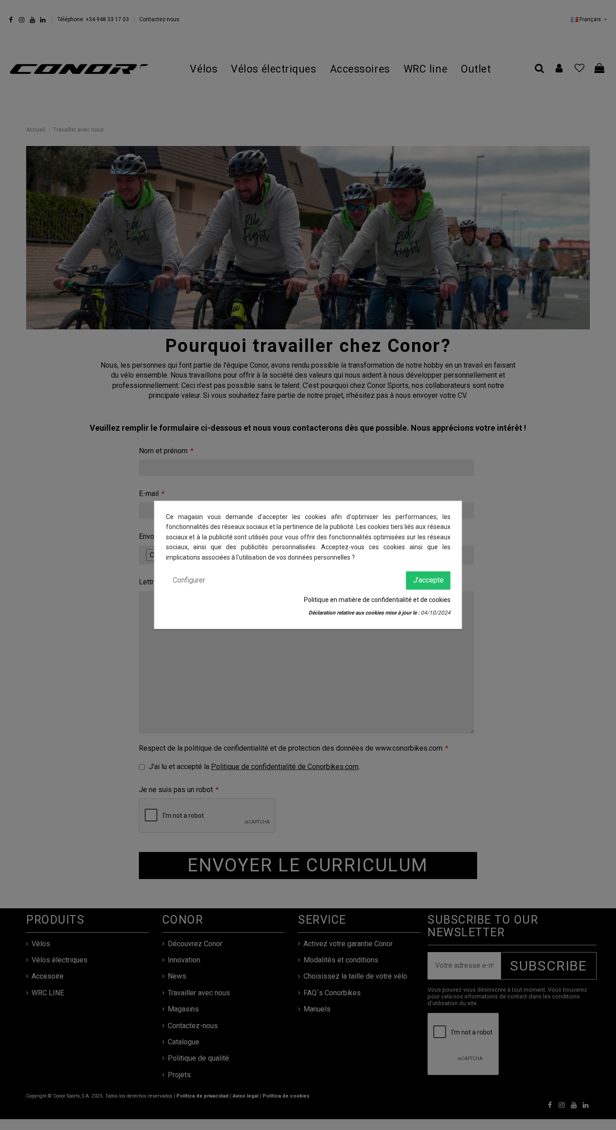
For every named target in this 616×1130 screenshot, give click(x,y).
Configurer (189, 580)
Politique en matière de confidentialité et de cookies (377, 600)
